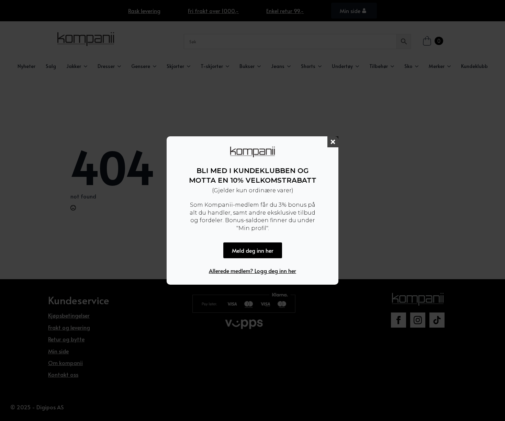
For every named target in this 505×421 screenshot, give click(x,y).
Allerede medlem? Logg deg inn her (252, 270)
